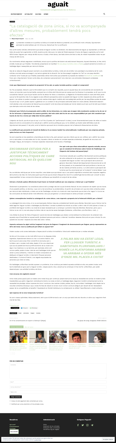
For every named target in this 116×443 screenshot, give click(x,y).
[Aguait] (58, 6)
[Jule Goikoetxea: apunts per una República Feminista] (97, 337)
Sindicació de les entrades (51, 426)
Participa (12, 428)
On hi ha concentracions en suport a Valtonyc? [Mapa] (28, 320)
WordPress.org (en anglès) (51, 429)
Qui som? (13, 424)
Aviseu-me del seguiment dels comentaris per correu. (27, 401)
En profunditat (16, 14)
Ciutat (19, 313)
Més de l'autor (29, 327)
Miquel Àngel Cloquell (18, 38)
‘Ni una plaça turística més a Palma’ (70, 64)
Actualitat (29, 14)
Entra (45, 424)
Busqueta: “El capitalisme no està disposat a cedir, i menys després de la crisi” (77, 346)
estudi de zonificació (93, 76)
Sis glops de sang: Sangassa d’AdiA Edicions (91, 320)
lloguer (32, 313)
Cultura (38, 14)
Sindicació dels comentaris (51, 427)
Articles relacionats (16, 327)
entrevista (26, 313)
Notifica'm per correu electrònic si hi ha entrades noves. (27, 404)
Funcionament (14, 426)
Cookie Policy (37, 440)
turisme (38, 313)
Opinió (46, 14)
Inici (11, 19)
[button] (104, 14)
